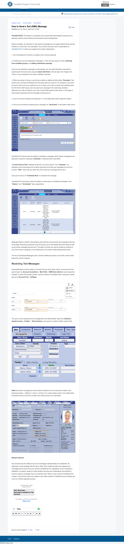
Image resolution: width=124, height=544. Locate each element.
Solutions (24, 10)
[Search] (12, 14)
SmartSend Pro (17, 49)
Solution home (16, 23)
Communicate (27, 23)
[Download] (58, 254)
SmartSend (37, 23)
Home (12, 10)
